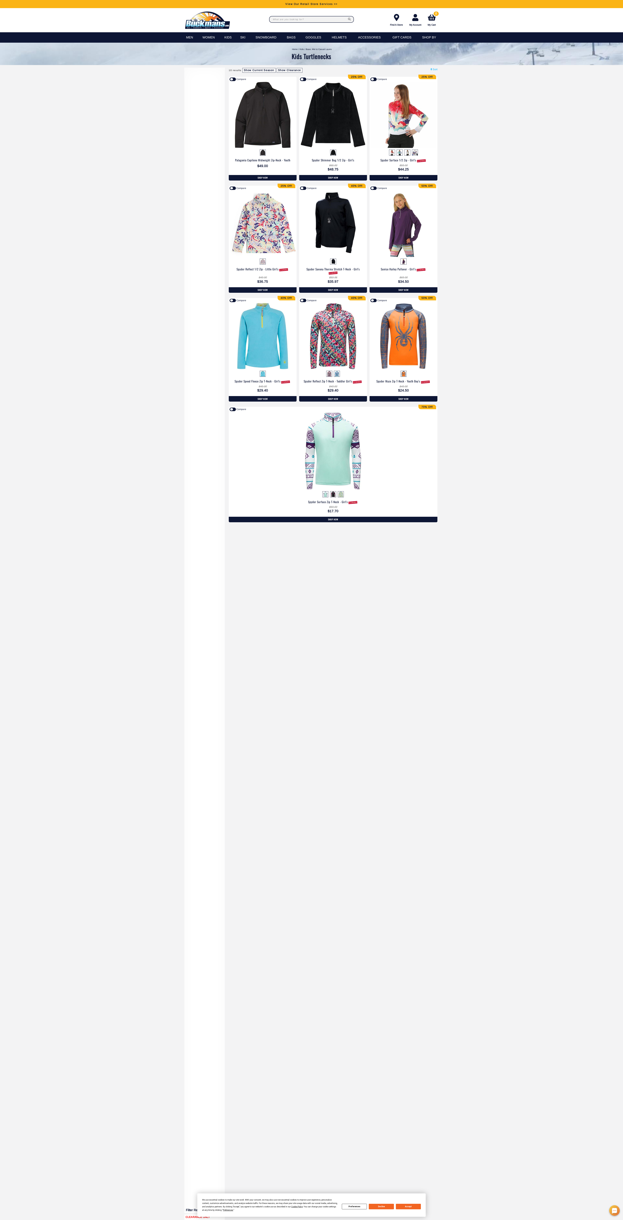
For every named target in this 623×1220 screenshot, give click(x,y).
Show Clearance (289, 70)
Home (295, 49)
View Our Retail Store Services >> (311, 4)
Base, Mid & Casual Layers (319, 49)
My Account (415, 25)
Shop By (429, 37)
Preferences (354, 1206)
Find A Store (396, 25)
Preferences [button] (228, 1210)
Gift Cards (401, 37)
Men (189, 37)
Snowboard (266, 37)
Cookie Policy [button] (297, 1207)
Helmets (339, 37)
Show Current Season (259, 70)
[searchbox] (349, 19)
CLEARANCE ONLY (198, 1217)
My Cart (432, 19)
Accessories (369, 37)
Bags (291, 37)
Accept (408, 1206)
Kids (228, 37)
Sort (434, 69)
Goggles (313, 37)
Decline (381, 1206)
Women (208, 37)
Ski (242, 37)
